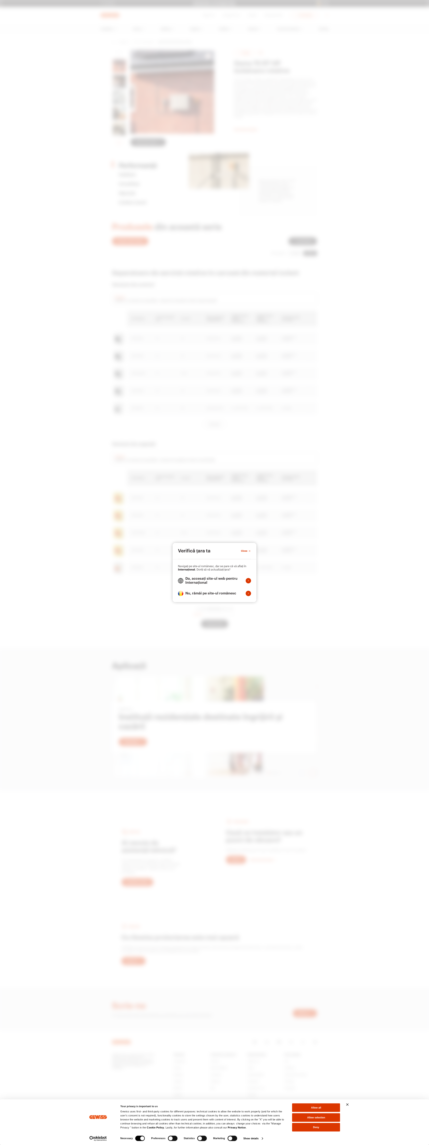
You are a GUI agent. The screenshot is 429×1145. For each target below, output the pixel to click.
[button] (214, 581)
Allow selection (316, 1117)
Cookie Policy (155, 1127)
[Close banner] (347, 1104)
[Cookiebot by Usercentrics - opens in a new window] (98, 1138)
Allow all (316, 1107)
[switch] (172, 1138)
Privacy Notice (237, 1127)
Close (244, 551)
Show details (251, 1138)
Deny (316, 1127)
